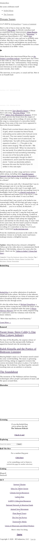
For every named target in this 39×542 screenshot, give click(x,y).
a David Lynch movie (27, 192)
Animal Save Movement (19, 509)
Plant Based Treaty (19, 513)
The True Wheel (19, 113)
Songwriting (15, 261)
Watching (30, 257)
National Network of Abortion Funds (19, 505)
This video (11, 30)
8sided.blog (4, 292)
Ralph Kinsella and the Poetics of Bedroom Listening (18, 350)
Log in (33, 539)
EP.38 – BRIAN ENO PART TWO (13, 105)
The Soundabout (9, 371)
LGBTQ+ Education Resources (19, 501)
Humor (22, 259)
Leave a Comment (29, 24)
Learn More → (5, 322)
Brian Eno (11, 259)
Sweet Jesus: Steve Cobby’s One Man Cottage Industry (18, 333)
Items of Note (23, 257)
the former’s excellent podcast (18, 57)
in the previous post (21, 229)
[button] (19, 473)
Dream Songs (8, 19)
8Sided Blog (4, 3)
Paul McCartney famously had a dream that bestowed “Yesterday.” (18, 175)
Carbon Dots (19, 497)
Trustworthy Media (19, 522)
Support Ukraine (19, 484)
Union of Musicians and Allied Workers (19, 526)
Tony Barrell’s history (20, 111)
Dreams (17, 259)
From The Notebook (13, 257)
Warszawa (30, 34)
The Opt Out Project (19, 517)
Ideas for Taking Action (19, 489)
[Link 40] (19, 415)
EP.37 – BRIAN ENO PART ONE (13, 90)
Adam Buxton (32, 32)
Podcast (9, 261)
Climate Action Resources (19, 493)
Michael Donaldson (27, 304)
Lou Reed (27, 259)
